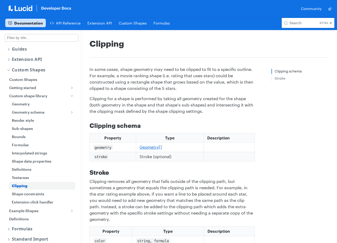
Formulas (22, 229)
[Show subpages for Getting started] (72, 88)
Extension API (27, 59)
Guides (19, 49)
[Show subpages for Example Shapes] (72, 211)
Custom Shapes (28, 70)
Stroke (280, 78)
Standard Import (30, 239)
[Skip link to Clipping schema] (86, 125)
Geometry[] (151, 147)
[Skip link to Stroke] (86, 172)
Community (311, 8)
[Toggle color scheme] (330, 8)
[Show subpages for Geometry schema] (72, 112)
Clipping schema (288, 71)
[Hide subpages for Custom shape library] (72, 96)
